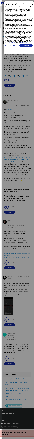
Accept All (26, 45)
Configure (12, 46)
